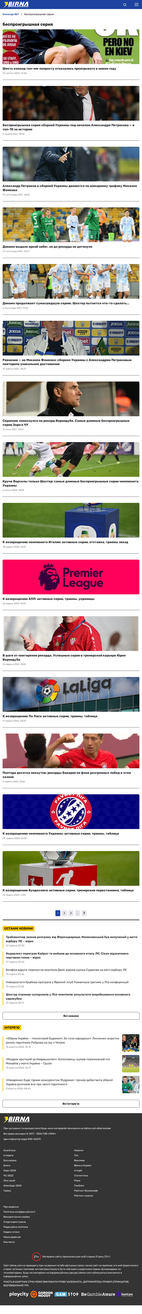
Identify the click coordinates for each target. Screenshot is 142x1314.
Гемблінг (79, 1185)
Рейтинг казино (83, 1195)
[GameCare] (125, 1294)
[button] (124, 5)
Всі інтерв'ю (71, 1103)
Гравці (7, 1190)
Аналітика (9, 1150)
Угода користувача (14, 1221)
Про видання (11, 1206)
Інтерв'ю (8, 1155)
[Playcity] (19, 1294)
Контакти (9, 1242)
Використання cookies (16, 1216)
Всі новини (71, 1016)
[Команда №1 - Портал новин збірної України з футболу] (14, 4)
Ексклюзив (9, 1160)
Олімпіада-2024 (12, 1185)
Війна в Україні (82, 1165)
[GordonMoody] (41, 1294)
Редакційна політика (15, 1226)
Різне (77, 1180)
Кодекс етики (11, 1232)
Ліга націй (9, 1180)
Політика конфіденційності (19, 1211)
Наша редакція (12, 1237)
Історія (78, 1170)
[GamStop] (66, 1294)
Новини (78, 1150)
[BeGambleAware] (98, 1294)
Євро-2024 (9, 1170)
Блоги (6, 1165)
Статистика (81, 1175)
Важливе (79, 1160)
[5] (84, 913)
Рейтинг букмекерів (86, 1190)
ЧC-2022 (8, 1175)
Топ (76, 1155)
